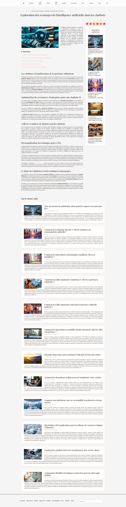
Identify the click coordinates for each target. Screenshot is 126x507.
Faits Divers (40, 3)
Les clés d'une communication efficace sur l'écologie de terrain (95, 118)
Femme (48, 3)
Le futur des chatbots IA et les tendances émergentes (34, 67)
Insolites (64, 3)
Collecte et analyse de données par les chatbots (33, 61)
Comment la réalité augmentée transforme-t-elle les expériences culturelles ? (71, 280)
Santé (99, 3)
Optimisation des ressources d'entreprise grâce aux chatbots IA (36, 58)
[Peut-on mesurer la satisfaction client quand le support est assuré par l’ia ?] (95, 41)
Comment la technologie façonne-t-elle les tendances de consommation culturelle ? (95, 96)
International (74, 3)
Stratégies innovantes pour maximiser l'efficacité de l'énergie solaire (72, 354)
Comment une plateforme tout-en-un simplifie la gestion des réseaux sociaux (73, 401)
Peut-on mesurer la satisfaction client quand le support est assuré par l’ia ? (95, 52)
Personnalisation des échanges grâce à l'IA (31, 64)
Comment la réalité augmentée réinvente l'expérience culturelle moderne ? (70, 305)
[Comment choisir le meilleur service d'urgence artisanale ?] (95, 64)
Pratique (91, 3)
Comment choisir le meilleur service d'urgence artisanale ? (94, 73)
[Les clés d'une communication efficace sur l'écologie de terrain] (95, 109)
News (83, 3)
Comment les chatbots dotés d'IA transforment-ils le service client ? (72, 450)
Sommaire (26, 52)
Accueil (22, 11)
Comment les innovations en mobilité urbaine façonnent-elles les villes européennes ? (73, 330)
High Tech (56, 3)
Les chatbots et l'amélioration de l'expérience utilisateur (34, 55)
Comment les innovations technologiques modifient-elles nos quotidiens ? (69, 255)
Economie (31, 3)
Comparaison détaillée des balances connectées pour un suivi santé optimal (72, 474)
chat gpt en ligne (39, 163)
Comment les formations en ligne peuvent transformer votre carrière (72, 377)
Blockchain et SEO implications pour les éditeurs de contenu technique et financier (73, 426)
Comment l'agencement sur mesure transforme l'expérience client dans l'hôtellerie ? (95, 140)
